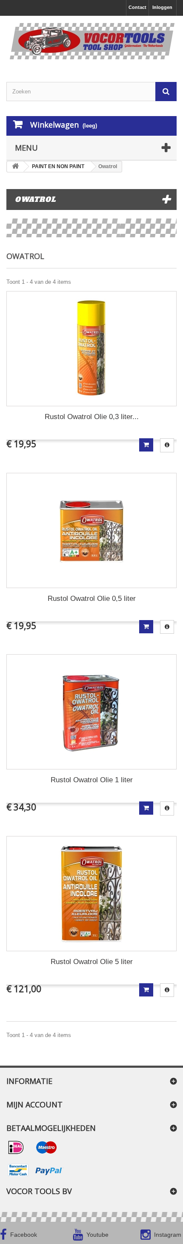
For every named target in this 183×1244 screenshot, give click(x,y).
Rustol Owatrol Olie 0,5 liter (92, 598)
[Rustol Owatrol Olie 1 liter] (91, 711)
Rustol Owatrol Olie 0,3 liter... (92, 417)
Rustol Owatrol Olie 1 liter (92, 780)
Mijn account (34, 1104)
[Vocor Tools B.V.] (91, 41)
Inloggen (162, 7)
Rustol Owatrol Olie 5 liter (92, 962)
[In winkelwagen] (146, 445)
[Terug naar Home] (15, 166)
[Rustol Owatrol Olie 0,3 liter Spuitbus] (91, 348)
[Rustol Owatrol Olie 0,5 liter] (91, 530)
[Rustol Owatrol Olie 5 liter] (91, 893)
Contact (137, 7)
